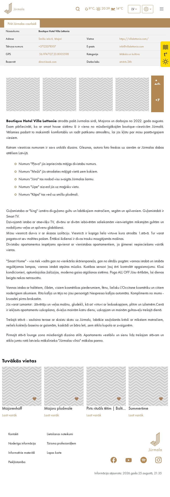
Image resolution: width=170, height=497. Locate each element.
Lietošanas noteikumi (60, 434)
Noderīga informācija (22, 443)
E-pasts (91, 46)
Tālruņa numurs (14, 46)
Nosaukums (12, 31)
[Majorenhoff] (21, 386)
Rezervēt (11, 61)
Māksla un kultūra (129, 54)
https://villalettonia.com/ (133, 38)
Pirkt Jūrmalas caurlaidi (22, 24)
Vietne (90, 38)
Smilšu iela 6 (46, 38)
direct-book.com (48, 61)
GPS (8, 54)
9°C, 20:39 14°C (106, 8)
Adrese (10, 38)
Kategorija (92, 54)
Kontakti (13, 434)
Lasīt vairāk (9, 415)
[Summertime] (148, 386)
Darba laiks (93, 61)
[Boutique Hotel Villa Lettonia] (23, 94)
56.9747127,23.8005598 (54, 54)
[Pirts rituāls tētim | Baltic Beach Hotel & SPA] (106, 386)
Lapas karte (54, 453)
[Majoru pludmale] (64, 386)
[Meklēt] (77, 9)
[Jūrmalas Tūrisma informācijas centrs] (14, 9)
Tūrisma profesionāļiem (61, 443)
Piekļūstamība (16, 462)
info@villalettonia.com (131, 46)
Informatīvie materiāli (21, 453)
